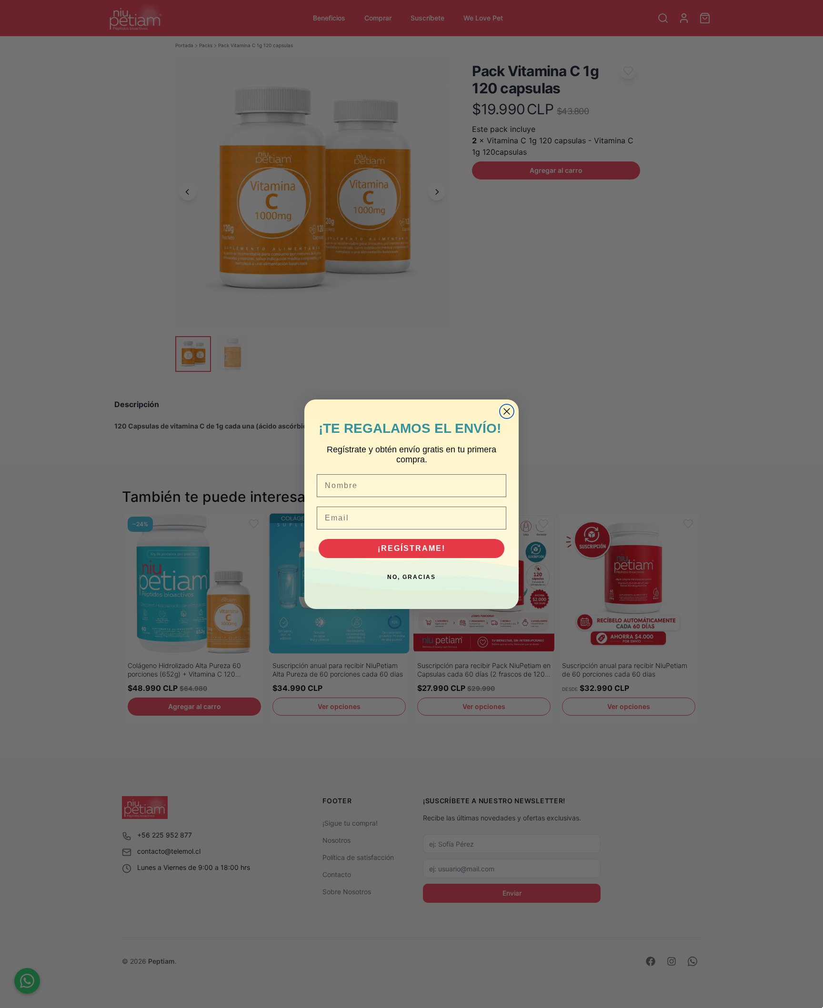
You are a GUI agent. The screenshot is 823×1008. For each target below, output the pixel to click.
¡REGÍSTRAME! (411, 548)
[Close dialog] (507, 411)
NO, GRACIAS (411, 577)
